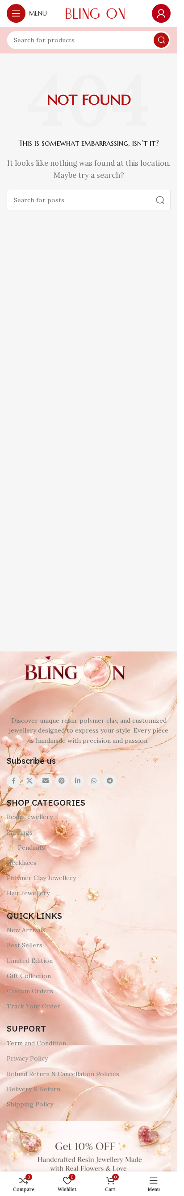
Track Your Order (33, 1006)
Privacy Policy (27, 1058)
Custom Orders (30, 991)
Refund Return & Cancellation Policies (63, 1074)
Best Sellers (24, 945)
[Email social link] (45, 781)
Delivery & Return (33, 1089)
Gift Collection (29, 976)
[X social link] (29, 781)
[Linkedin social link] (77, 781)
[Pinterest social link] (61, 781)
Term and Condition (36, 1043)
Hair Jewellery (28, 893)
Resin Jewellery (30, 817)
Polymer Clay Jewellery (41, 878)
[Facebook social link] (13, 781)
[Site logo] (95, 12)
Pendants (31, 848)
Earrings (20, 832)
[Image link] (74, 673)
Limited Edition (30, 961)
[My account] (161, 13)
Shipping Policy (30, 1104)
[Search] (161, 40)
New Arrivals (26, 930)
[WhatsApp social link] (93, 781)
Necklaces (22, 863)
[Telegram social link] (110, 781)
